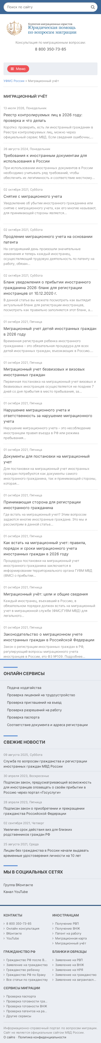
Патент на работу (68, 933)
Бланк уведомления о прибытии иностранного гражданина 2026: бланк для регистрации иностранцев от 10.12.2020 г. (47, 288)
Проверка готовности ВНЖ (26, 1006)
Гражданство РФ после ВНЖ (27, 960)
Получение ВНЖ (67, 928)
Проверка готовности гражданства (32, 1001)
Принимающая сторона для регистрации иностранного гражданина (42, 505)
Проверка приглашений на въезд (34, 702)
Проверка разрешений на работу (34, 710)
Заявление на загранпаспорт (77, 979)
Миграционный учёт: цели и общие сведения (46, 594)
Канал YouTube (16, 892)
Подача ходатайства (24, 688)
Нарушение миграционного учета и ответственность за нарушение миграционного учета (48, 416)
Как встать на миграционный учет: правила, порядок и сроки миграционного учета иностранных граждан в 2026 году (45, 548)
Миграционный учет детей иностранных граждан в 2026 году (50, 331)
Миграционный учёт (70, 943)
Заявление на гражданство (27, 965)
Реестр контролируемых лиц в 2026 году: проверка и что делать (43, 117)
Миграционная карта (71, 938)
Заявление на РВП (69, 960)
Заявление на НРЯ (69, 970)
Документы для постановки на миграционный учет (47, 459)
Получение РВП (67, 923)
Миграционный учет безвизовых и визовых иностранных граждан (44, 372)
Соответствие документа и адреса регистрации (47, 725)
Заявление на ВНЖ (69, 965)
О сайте (9, 1037)
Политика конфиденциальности (42, 1037)
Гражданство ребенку (23, 970)
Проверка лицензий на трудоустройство (41, 695)
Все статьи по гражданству (27, 979)
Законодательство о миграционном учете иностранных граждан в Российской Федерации (49, 637)
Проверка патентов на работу (28, 1011)
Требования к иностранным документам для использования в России (45, 158)
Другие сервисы (18, 1016)
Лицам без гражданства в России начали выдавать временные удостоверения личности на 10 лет (46, 853)
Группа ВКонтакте (18, 885)
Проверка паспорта (23, 717)
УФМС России (14, 81)
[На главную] (50, 28)
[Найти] (92, 7)
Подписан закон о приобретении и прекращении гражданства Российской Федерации (44, 810)
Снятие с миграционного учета (33, 196)
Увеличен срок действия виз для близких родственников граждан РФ (38, 832)
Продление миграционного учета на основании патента (48, 239)
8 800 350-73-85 (50, 49)
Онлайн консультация (22, 928)
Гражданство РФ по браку (26, 975)
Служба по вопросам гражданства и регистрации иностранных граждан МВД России (45, 763)
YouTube (12, 938)
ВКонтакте (14, 933)
